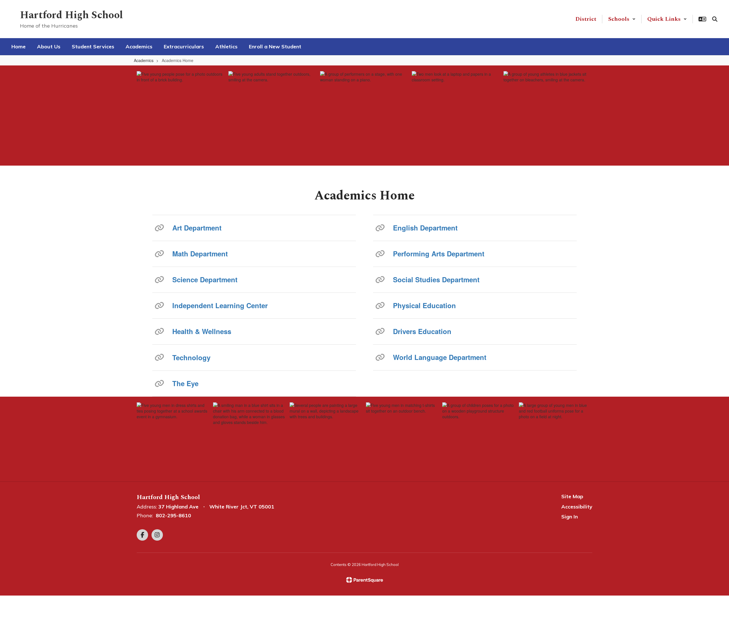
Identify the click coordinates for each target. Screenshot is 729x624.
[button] (622, 19)
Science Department (204, 279)
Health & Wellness (201, 331)
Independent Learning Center (220, 305)
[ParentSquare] (364, 580)
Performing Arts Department (438, 253)
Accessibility (576, 506)
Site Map (572, 496)
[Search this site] (715, 19)
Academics (143, 60)
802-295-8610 (173, 515)
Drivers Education (422, 331)
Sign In (569, 516)
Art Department (197, 227)
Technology (191, 357)
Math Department (200, 253)
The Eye (185, 383)
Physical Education (424, 305)
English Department (425, 227)
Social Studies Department (436, 279)
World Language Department (439, 357)
